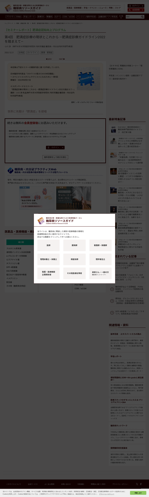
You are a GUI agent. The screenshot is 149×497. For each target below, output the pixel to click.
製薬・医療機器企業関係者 (48, 273)
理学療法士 (100, 259)
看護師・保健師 (100, 245)
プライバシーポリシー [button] (106, 494)
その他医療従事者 (74, 273)
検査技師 (74, 259)
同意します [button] (138, 493)
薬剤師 (74, 245)
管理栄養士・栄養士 (48, 259)
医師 (48, 245)
